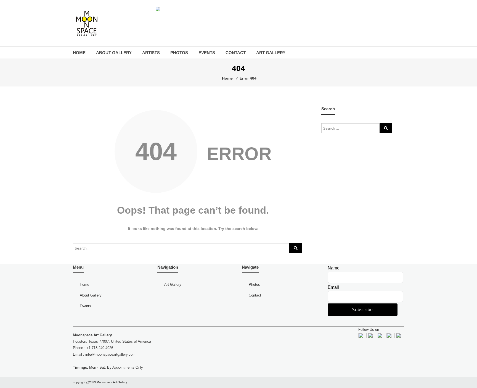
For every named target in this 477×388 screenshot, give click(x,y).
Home (79, 52)
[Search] (295, 248)
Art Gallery (270, 52)
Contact (236, 52)
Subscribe (362, 309)
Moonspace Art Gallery (112, 382)
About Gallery (114, 52)
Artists (151, 52)
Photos (179, 52)
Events (206, 52)
